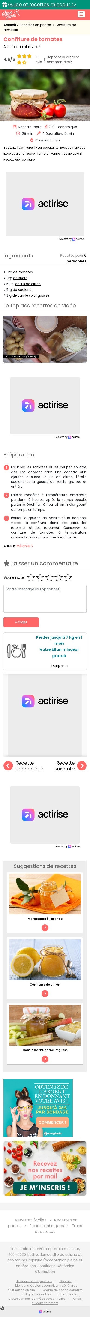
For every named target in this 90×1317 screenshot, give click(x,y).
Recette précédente (29, 766)
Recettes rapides (72, 148)
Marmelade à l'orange (45, 919)
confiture (28, 160)
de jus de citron (28, 284)
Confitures (26, 148)
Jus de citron (71, 154)
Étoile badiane (13, 154)
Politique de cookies (36, 1294)
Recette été (11, 160)
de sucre (20, 278)
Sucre (30, 154)
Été (14, 148)
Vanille (55, 154)
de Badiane (22, 289)
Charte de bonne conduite (63, 1290)
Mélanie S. (25, 546)
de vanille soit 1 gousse (30, 295)
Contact (66, 1281)
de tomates (23, 272)
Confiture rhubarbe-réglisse (45, 1050)
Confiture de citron (45, 984)
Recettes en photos (36, 25)
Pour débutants (47, 148)
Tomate (42, 154)
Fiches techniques (47, 1225)
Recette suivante (65, 766)
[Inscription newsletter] (45, 1168)
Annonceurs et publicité (34, 1281)
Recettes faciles (30, 1220)
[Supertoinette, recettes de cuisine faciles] (10, 14)
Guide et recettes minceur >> (42, 4)
